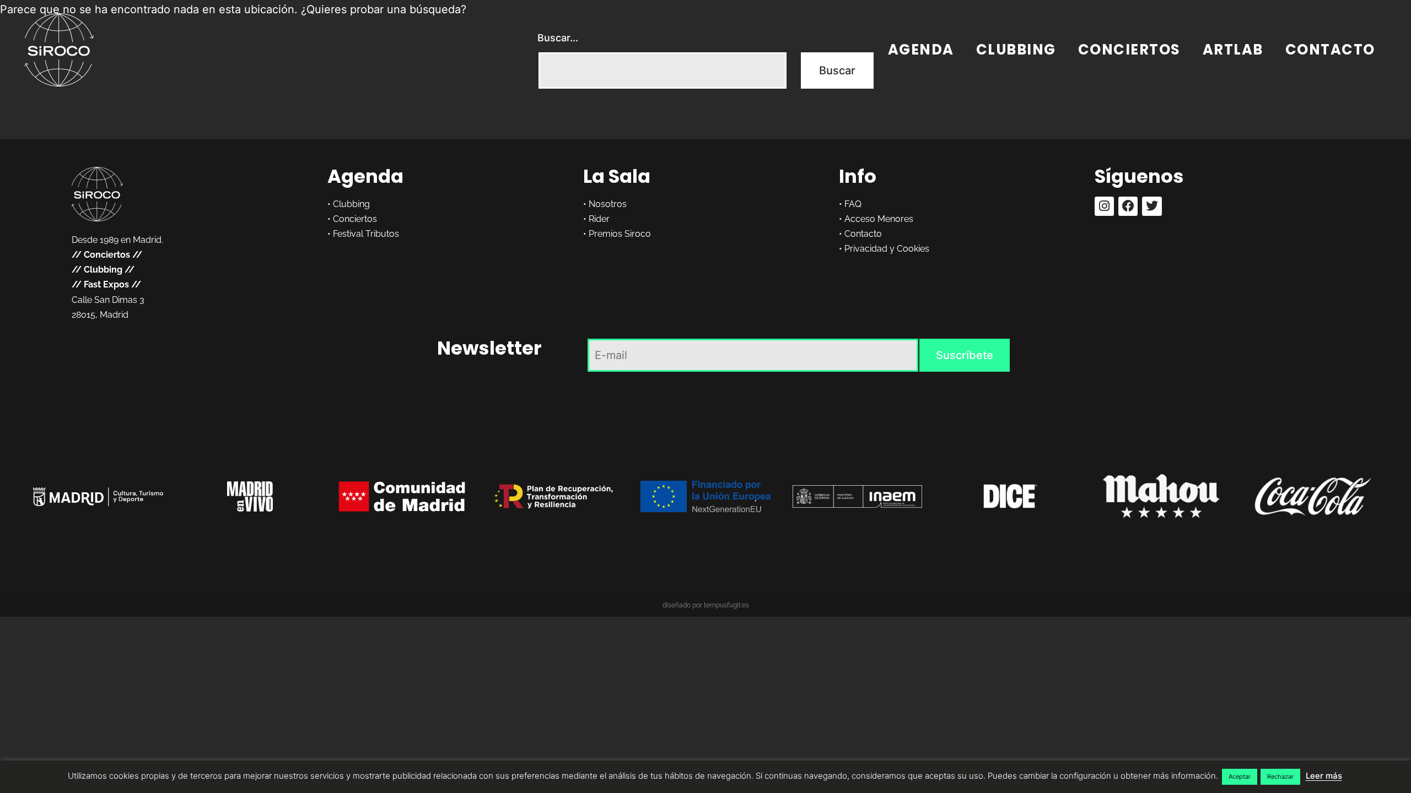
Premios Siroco (620, 234)
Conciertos (1129, 49)
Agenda (921, 49)
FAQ (852, 204)
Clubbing (1016, 49)
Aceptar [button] (1240, 776)
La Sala (616, 176)
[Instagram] (1104, 206)
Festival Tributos (366, 234)
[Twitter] (1151, 206)
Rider (599, 219)
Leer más (1324, 775)
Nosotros (608, 204)
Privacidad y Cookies (886, 248)
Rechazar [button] (1280, 776)
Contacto (1330, 49)
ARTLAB (1233, 49)
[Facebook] (1128, 206)
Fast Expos (106, 284)
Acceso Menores (878, 219)
